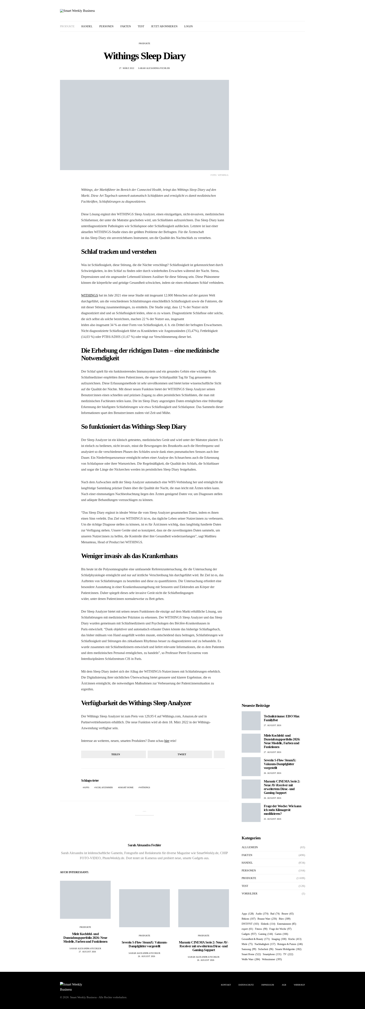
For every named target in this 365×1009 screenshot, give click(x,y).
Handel (87, 26)
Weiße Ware (251, 959)
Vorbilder (249, 893)
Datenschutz (246, 985)
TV (288, 954)
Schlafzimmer (104, 787)
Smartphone (272, 954)
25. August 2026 (272, 819)
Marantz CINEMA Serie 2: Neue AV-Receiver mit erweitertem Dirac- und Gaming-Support (203, 946)
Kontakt (226, 985)
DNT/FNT (250, 923)
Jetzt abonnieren (164, 26)
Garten (281, 934)
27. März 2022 (126, 68)
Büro (284, 918)
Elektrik (268, 923)
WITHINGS (89, 295)
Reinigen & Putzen (290, 944)
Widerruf (299, 985)
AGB (284, 985)
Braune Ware (267, 918)
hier (166, 741)
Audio (262, 913)
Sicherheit (265, 949)
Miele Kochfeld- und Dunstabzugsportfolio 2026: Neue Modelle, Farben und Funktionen (85, 937)
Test (141, 26)
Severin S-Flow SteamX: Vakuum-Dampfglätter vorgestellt (144, 944)
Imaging (279, 939)
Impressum (267, 985)
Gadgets (249, 934)
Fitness (261, 928)
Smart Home (126, 787)
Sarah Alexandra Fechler (154, 68)
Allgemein (250, 847)
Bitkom (249, 918)
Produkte (67, 26)
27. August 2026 (87, 951)
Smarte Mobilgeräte (288, 949)
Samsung (249, 949)
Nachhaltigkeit (265, 944)
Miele (247, 944)
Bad (275, 913)
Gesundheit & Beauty (256, 939)
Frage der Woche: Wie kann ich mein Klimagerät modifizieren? (282, 809)
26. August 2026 (146, 956)
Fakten (125, 26)
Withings (145, 787)
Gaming (265, 934)
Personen (106, 26)
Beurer (288, 913)
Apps (86, 787)
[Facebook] (292, 26)
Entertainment (286, 923)
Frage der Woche (280, 928)
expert (247, 928)
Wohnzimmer (272, 959)
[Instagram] (297, 26)
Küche (294, 939)
